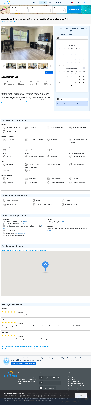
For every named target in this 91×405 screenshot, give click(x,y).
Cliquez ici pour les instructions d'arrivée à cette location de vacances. (23, 250)
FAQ (67, 2)
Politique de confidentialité (76, 383)
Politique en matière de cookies (77, 385)
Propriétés (43, 2)
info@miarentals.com (49, 388)
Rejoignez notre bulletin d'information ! (23, 363)
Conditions (72, 379)
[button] (3, 44)
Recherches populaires (75, 388)
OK (81, 395)
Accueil (35, 2)
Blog (50, 2)
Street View (49, 72)
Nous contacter (58, 2)
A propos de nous (73, 377)
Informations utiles (74, 381)
